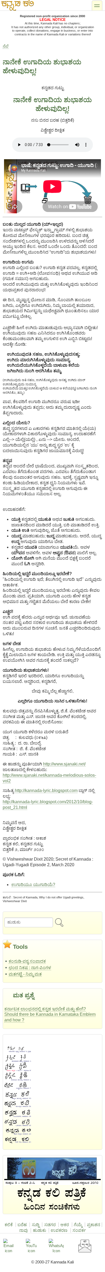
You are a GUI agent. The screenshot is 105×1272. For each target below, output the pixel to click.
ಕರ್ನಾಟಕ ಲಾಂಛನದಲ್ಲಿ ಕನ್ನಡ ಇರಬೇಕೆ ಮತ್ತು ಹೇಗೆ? (45, 1009)
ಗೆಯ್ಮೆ (78, 1224)
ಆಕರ (64, 1224)
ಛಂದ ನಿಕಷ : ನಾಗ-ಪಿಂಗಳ (30, 967)
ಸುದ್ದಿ (35, 1224)
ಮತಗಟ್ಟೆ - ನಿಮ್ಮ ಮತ (25, 974)
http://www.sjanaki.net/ (64, 764)
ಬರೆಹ (22, 1224)
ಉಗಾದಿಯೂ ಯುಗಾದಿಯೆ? (33, 884)
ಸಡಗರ (50, 1224)
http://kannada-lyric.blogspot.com (46, 790)
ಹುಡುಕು (39, 1230)
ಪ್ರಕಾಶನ (93, 1224)
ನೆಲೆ (6, 46)
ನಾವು (23, 1230)
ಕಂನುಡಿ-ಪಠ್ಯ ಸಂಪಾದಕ (27, 961)
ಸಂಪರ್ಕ (79, 1230)
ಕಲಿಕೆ (9, 1224)
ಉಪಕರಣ (59, 1230)
